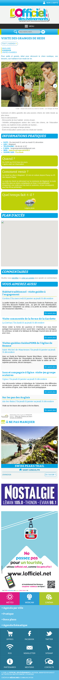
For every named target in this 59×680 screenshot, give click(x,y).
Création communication (17, 677)
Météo (9, 602)
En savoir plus (50, 313)
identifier (15, 278)
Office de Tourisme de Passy (23, 416)
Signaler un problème (16, 417)
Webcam (29, 602)
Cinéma (49, 602)
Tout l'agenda (9, 44)
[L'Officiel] (29, 21)
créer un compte (27, 278)
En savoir (50, 475)
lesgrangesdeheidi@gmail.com (23, 148)
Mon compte (52, 3)
